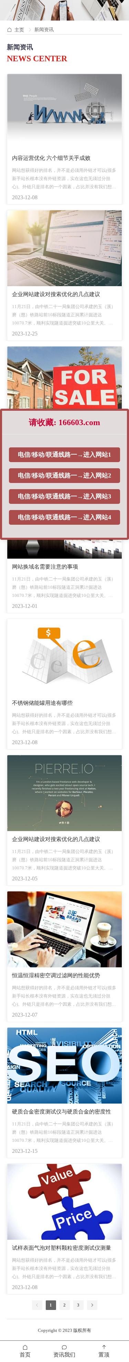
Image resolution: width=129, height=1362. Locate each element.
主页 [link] (19, 30)
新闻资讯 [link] (44, 29)
